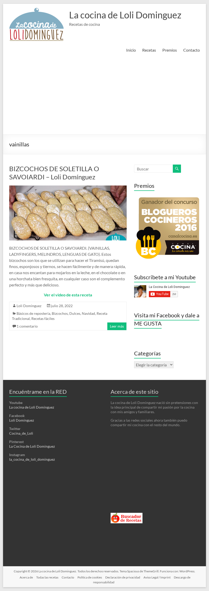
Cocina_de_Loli (21, 433)
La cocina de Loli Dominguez (125, 14)
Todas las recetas (47, 577)
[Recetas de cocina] (126, 515)
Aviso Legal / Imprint (157, 577)
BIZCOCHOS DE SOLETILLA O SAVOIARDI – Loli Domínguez (54, 173)
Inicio (131, 50)
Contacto (191, 50)
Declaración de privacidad (122, 577)
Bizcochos (60, 313)
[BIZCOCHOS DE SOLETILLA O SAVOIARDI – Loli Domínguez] (67, 188)
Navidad (88, 313)
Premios (169, 50)
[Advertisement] (104, 96)
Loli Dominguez (29, 306)
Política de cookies (89, 577)
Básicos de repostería (33, 313)
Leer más (117, 326)
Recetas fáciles (43, 318)
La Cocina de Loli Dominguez (32, 446)
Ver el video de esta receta (68, 294)
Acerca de (26, 577)
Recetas (149, 50)
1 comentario (27, 326)
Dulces (74, 313)
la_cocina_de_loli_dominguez (32, 459)
